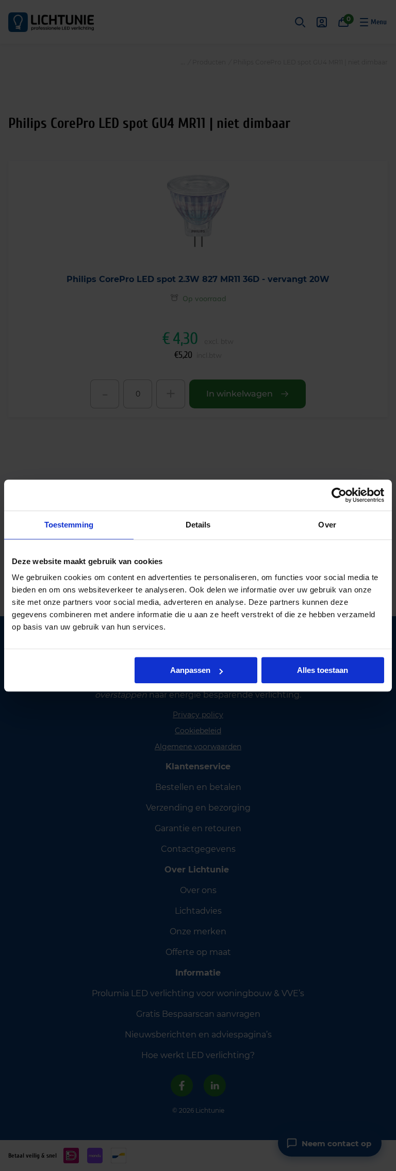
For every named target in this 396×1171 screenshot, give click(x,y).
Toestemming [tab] (68, 524)
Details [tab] (198, 524)
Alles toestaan (322, 670)
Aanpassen (190, 670)
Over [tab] (327, 524)
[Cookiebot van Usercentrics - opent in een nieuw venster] (339, 495)
